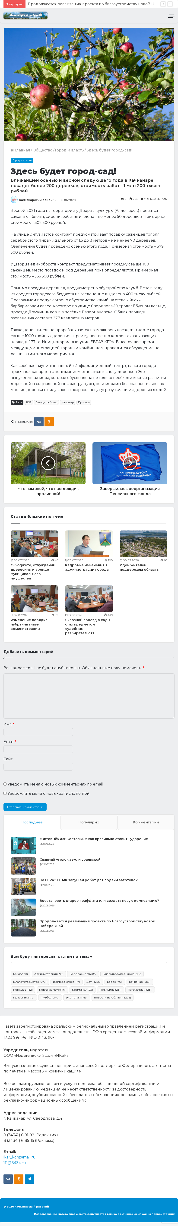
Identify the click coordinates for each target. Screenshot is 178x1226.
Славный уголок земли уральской (70, 859)
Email (9, 741)
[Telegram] (29, 1179)
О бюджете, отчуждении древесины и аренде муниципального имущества (33, 571)
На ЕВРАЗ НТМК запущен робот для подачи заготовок (89, 880)
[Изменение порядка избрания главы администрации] (34, 598)
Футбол (50, 997)
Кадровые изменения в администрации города (87, 567)
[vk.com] (8, 1179)
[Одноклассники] (49, 421)
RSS (28, 402)
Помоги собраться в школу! (54, 4)
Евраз (115, 981)
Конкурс (23, 989)
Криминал (82, 989)
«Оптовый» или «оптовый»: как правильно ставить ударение (94, 839)
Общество (42, 150)
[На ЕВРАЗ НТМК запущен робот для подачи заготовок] (23, 886)
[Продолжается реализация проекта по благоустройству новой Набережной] (23, 927)
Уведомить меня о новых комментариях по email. (55, 784)
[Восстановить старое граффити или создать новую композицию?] (23, 907)
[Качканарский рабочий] (25, 15)
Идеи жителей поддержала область (139, 567)
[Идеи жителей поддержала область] (143, 543)
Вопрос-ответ (66, 981)
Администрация (48, 974)
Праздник (23, 997)
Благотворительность (122, 974)
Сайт (8, 759)
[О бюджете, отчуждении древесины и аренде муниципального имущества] (34, 543)
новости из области (112, 997)
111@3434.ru (14, 1163)
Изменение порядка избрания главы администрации (29, 624)
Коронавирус (52, 989)
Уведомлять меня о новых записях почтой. (48, 793)
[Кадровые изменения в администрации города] (89, 543)
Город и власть (69, 150)
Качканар (68, 402)
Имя (8, 724)
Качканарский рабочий (38, 200)
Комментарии (146, 822)
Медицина (110, 989)
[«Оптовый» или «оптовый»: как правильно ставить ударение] (23, 845)
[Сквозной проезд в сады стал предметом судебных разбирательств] (89, 598)
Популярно (88, 822)
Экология (77, 997)
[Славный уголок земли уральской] (23, 866)
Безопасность (83, 974)
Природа (84, 402)
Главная (22, 150)
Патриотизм (140, 989)
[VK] (39, 421)
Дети (93, 981)
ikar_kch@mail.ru (19, 1157)
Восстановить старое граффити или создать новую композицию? (99, 901)
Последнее (32, 822)
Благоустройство (46, 402)
